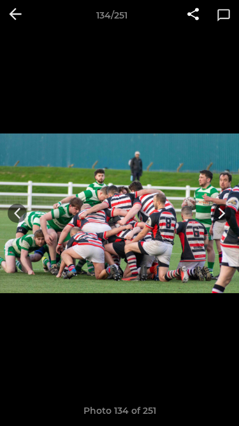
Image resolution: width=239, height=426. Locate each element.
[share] (193, 15)
